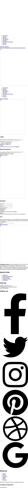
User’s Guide (6, 277)
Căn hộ (4, 37)
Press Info (5, 280)
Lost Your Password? (5, 144)
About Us (5, 275)
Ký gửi (1, 213)
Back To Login (3, 155)
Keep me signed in (6, 142)
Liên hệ (4, 44)
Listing (4, 475)
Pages (4, 477)
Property (5, 476)
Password (2, 141)
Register (6, 98)
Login (1, 98)
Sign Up (2, 210)
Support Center (7, 278)
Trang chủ (5, 35)
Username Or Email (5, 139)
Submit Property (4, 46)
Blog (4, 478)
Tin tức (4, 43)
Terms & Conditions (8, 276)
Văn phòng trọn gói (8, 41)
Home (4, 473)
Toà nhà (5, 40)
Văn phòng (5, 39)
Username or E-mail (5, 152)
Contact (5, 480)
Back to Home (3, 224)
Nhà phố (5, 38)
